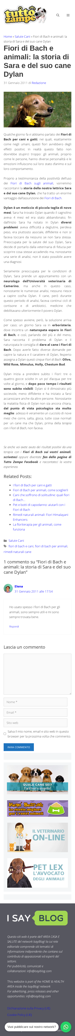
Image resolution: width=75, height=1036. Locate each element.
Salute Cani (22, 36)
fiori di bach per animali (51, 546)
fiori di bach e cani (21, 546)
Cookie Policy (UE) (19, 1015)
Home (8, 36)
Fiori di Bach (53, 198)
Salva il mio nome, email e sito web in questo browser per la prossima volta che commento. (39, 733)
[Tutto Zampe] (24, 15)
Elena (19, 586)
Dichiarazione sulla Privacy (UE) (28, 1008)
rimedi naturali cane (17, 552)
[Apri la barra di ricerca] (58, 15)
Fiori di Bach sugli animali (32, 183)
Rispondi (14, 626)
